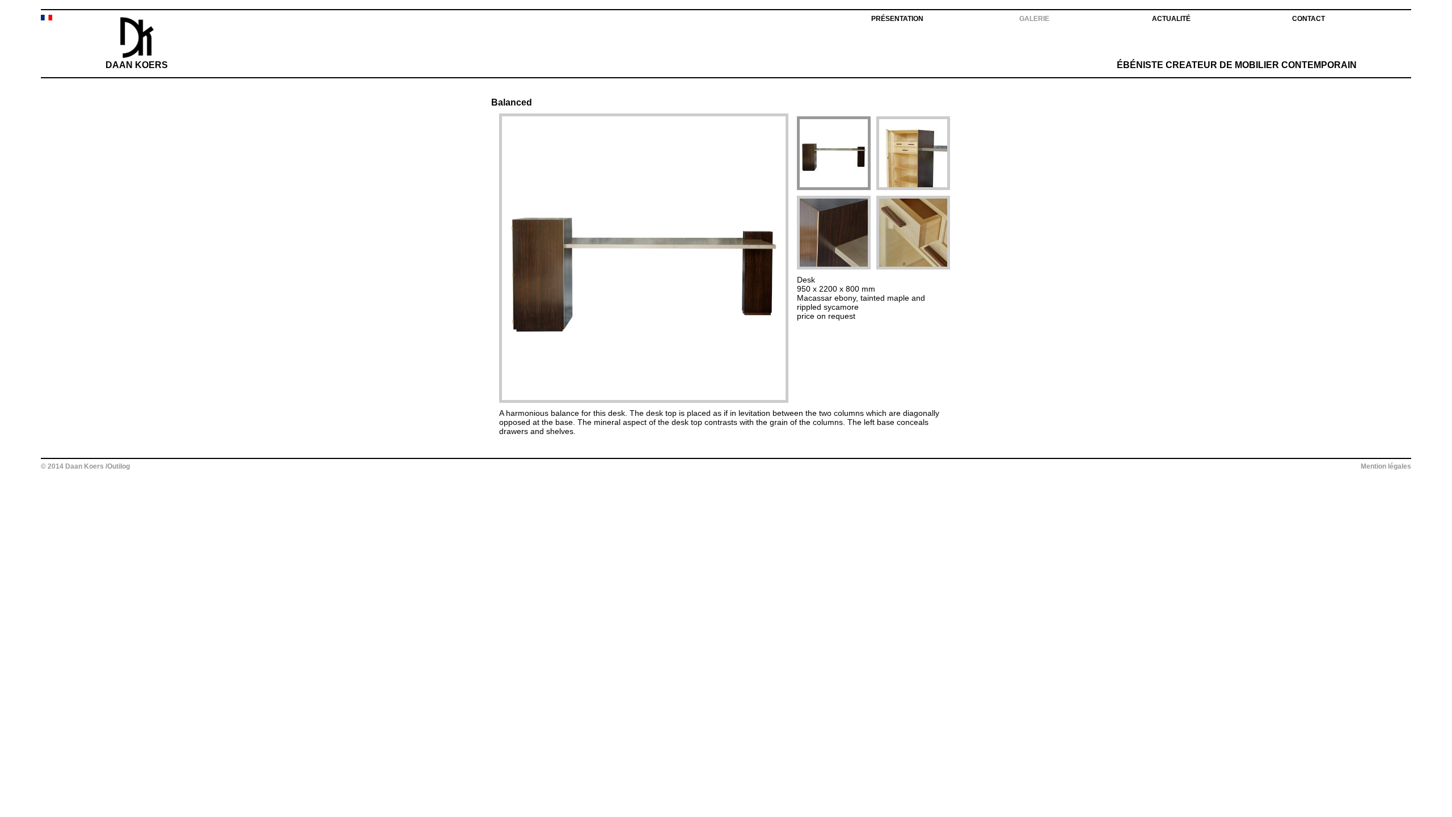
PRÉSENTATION (897, 19)
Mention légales (1386, 466)
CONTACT (1308, 19)
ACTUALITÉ (1171, 19)
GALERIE (1034, 19)
